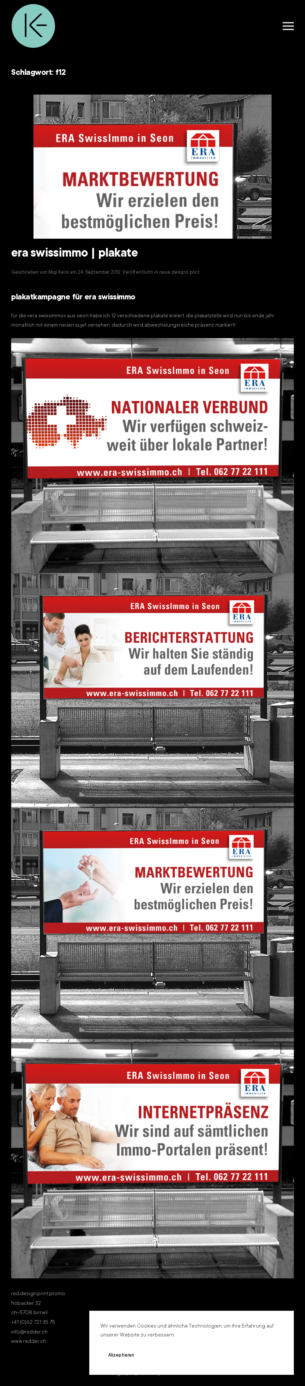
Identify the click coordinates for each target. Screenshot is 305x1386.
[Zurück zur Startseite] (33, 26)
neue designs (173, 272)
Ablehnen (165, 1355)
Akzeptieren (121, 1355)
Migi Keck (58, 272)
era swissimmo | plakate (74, 254)
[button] (288, 26)
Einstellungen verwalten (222, 1355)
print (195, 272)
